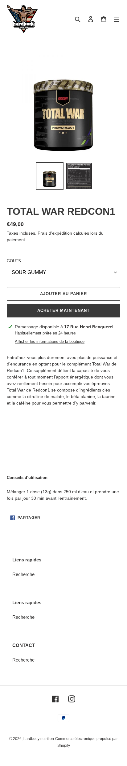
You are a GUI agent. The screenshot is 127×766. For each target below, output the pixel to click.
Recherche (23, 574)
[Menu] (116, 19)
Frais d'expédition (55, 233)
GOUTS (14, 261)
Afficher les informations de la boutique (49, 341)
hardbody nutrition (38, 739)
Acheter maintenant (63, 310)
